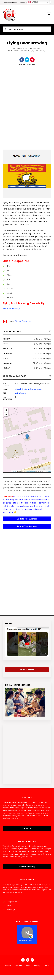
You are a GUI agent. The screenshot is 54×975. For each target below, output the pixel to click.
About (28, 965)
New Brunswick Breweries (17, 51)
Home (24, 48)
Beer (38, 48)
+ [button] (6, 410)
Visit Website (20, 393)
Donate (8, 965)
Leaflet (14, 471)
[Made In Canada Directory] (9, 14)
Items (32, 48)
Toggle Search (16, 29)
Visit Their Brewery (11, 308)
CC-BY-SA (47, 471)
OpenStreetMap (30, 471)
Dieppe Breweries (23, 321)
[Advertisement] (27, 111)
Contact (18, 965)
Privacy (37, 965)
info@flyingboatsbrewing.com (28, 389)
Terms (46, 965)
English (35, 2)
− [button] (6, 414)
